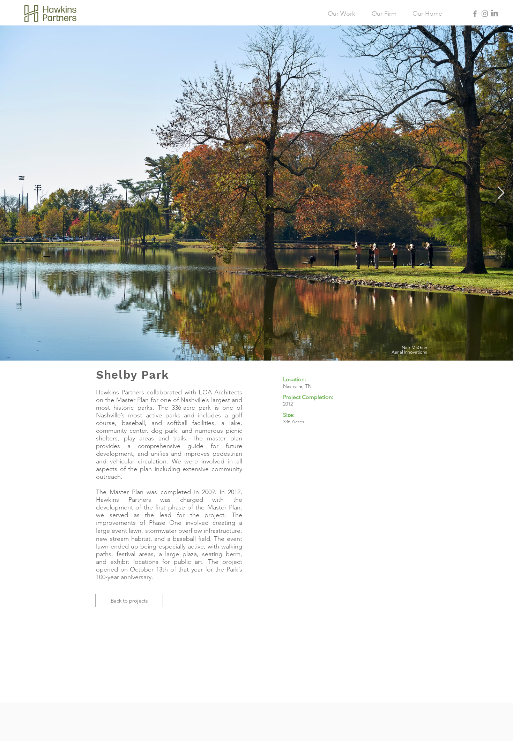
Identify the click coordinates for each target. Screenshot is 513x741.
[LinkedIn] (494, 13)
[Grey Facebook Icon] (475, 13)
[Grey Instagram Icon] (485, 13)
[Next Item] (501, 193)
